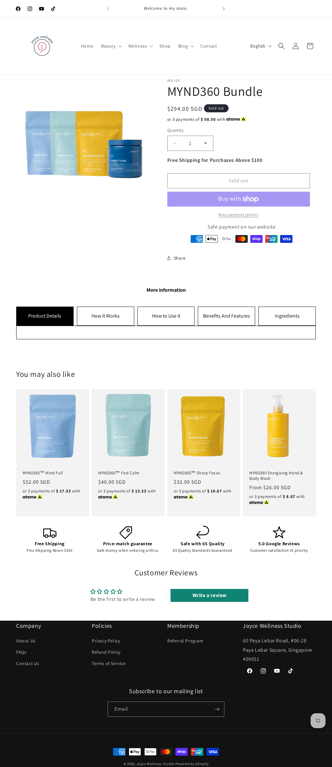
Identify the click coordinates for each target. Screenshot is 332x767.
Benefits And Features (226, 315)
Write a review (210, 595)
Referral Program (185, 641)
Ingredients (287, 315)
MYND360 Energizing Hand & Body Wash (276, 475)
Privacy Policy (106, 641)
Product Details (44, 315)
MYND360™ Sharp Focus (197, 473)
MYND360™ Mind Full (43, 473)
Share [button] (180, 258)
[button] (110, 46)
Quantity (175, 130)
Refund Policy (106, 652)
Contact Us (27, 663)
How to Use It (166, 315)
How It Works (105, 315)
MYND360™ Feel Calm (119, 473)
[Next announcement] (224, 9)
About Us (26, 641)
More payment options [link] (238, 214)
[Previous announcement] (108, 9)
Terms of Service (109, 663)
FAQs (21, 652)
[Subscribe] (217, 709)
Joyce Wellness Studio (155, 763)
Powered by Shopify (192, 763)
